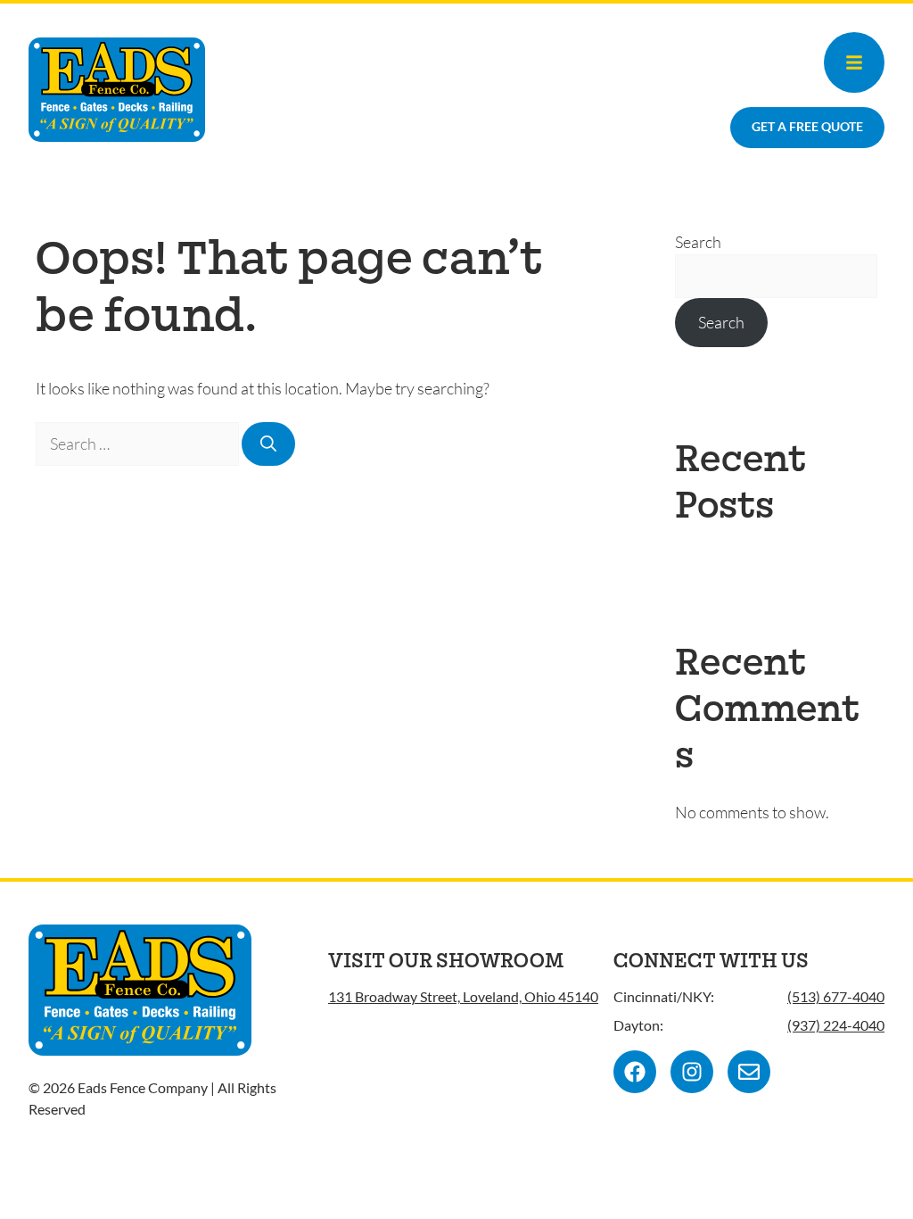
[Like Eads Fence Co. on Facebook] (634, 1071)
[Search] (268, 444)
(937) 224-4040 (835, 1024)
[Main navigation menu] (854, 62)
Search (698, 242)
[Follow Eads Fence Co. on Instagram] (691, 1071)
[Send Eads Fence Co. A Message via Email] (749, 1071)
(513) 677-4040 (835, 996)
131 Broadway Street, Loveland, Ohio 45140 (463, 996)
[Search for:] (139, 443)
